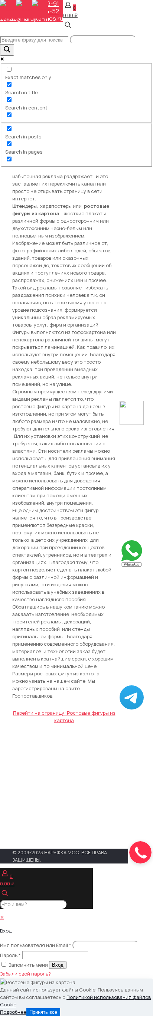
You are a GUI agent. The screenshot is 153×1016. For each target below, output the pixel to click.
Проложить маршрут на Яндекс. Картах (74, 814)
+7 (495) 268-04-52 (83, 764)
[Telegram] (132, 707)
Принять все (43, 1012)
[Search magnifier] (7, 50)
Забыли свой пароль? (25, 973)
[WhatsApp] (132, 565)
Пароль (10, 955)
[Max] (132, 423)
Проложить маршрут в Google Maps (72, 829)
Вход (58, 965)
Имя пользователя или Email (35, 945)
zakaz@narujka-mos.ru (31, 18)
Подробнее (13, 1012)
